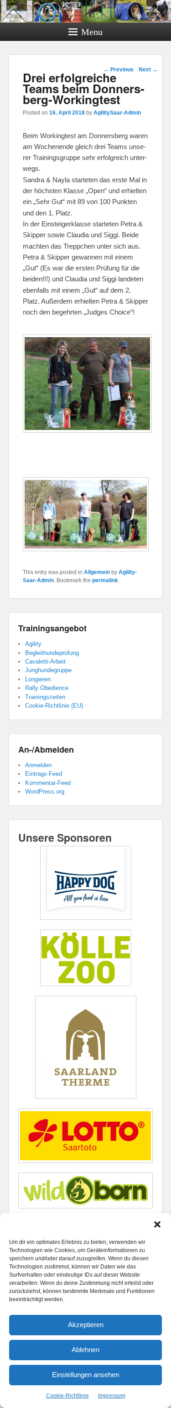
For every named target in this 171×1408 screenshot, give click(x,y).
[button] (157, 1224)
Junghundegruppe (48, 670)
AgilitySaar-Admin (117, 113)
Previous (119, 69)
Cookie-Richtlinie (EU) (54, 705)
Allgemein (97, 572)
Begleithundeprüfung (52, 652)
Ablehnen (85, 1349)
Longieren (38, 679)
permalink (105, 580)
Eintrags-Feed (43, 773)
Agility (33, 643)
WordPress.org (44, 791)
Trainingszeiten (45, 697)
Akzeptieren (86, 1324)
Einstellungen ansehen (85, 1374)
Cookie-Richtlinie (67, 1396)
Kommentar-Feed (48, 782)
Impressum (111, 1396)
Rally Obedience (46, 687)
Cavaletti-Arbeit (45, 661)
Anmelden (38, 765)
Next (148, 69)
